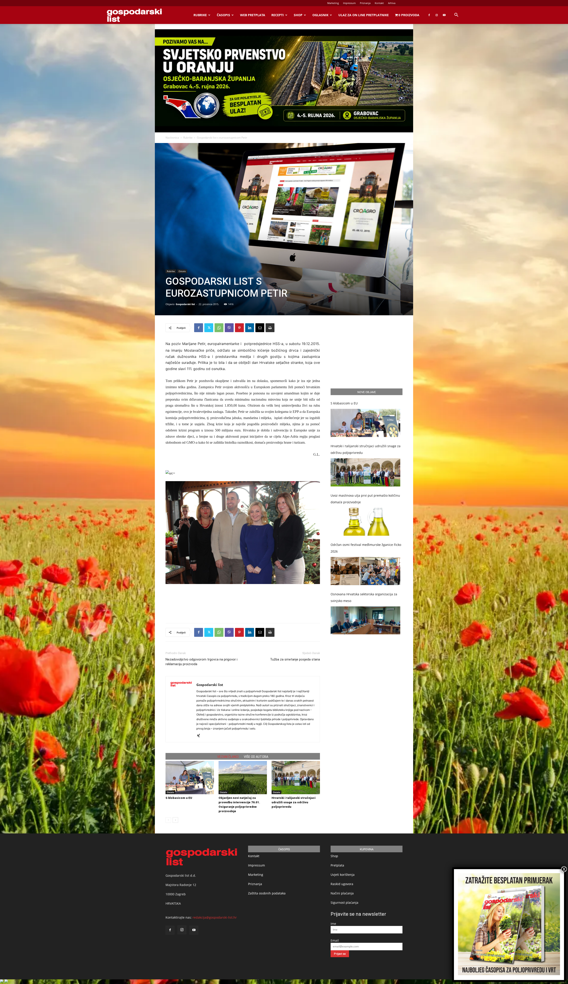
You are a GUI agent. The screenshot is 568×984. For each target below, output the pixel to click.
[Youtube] (444, 15)
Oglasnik (320, 15)
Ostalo (182, 271)
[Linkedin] (249, 327)
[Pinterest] (239, 327)
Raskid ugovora (342, 884)
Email (335, 940)
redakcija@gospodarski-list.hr (215, 917)
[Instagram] (436, 15)
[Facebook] (429, 15)
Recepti (277, 15)
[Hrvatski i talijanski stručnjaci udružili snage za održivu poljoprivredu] (296, 777)
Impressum (349, 3)
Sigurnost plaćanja (344, 902)
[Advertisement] (243, 608)
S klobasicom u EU (179, 798)
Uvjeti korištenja (343, 874)
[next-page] (175, 820)
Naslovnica (172, 137)
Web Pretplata (252, 15)
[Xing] (200, 736)
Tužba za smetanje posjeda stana (295, 659)
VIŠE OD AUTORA (256, 757)
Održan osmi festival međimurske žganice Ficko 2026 (366, 548)
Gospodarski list (185, 304)
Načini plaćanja (342, 893)
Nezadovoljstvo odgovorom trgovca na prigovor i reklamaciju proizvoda (201, 661)
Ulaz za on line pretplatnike (363, 15)
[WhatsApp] (219, 327)
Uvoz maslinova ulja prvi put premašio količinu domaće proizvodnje (365, 498)
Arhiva (391, 3)
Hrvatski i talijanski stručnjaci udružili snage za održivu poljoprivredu (294, 802)
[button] (456, 15)
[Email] (259, 327)
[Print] (270, 327)
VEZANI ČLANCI (228, 757)
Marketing (333, 3)
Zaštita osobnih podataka (267, 893)
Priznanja (365, 3)
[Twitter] (208, 327)
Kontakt (379, 3)
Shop (298, 15)
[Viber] (229, 327)
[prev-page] (168, 820)
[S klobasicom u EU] (190, 777)
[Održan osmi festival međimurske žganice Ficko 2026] (365, 571)
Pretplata (337, 865)
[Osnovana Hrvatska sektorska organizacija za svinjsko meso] (365, 620)
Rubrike (200, 15)
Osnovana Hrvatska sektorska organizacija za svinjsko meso (364, 597)
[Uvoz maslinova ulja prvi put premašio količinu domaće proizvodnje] (365, 522)
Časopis (223, 15)
